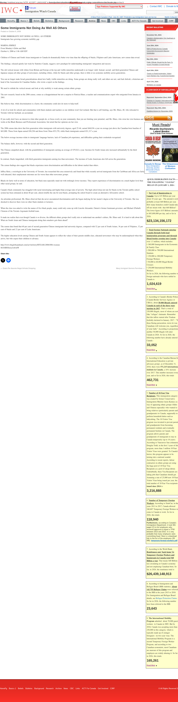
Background (64, 20)
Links (123, 20)
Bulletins (49, 20)
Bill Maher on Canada (154, 85)
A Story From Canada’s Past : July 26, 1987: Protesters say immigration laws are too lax (111, 17)
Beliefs (36, 20)
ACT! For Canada (139, 20)
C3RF (171, 20)
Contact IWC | (157, 6)
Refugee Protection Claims (166, 598)
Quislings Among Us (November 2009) (160, 111)
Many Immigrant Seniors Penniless (130, 268)
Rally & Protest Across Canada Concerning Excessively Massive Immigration (158, 51)
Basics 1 (24, 20)
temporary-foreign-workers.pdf (164, 541)
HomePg (11, 20)
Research (79, 20)
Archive (92, 20)
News (103, 20)
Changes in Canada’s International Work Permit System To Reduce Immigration (160, 101)
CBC (113, 20)
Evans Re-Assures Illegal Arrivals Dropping (18, 268)
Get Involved (157, 20)
